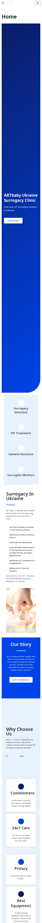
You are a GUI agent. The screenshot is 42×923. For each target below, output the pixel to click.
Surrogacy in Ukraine (20, 496)
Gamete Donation (21, 454)
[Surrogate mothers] (21, 469)
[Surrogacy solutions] (21, 402)
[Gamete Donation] (21, 448)
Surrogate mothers (21, 475)
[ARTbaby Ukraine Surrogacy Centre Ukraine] (7, 3)
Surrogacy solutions (21, 410)
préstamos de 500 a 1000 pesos (22, 576)
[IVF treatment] (21, 427)
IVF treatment (21, 433)
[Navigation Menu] (37, 3)
